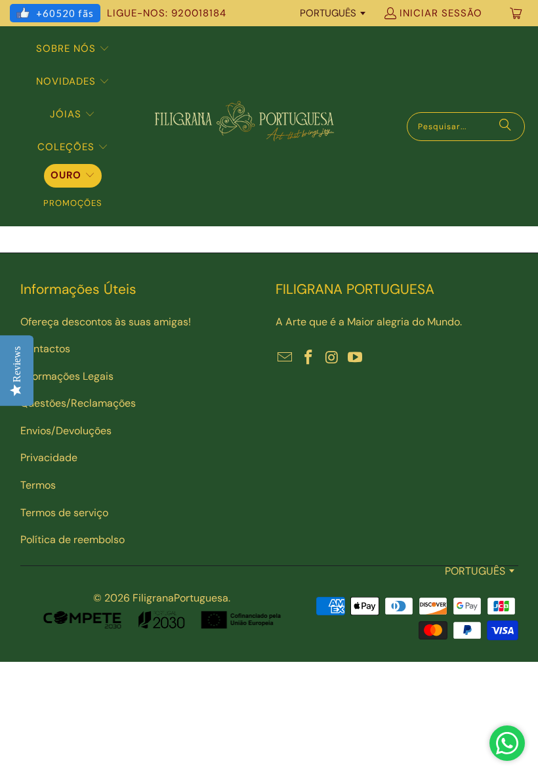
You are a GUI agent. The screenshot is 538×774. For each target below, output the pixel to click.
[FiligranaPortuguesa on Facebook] (309, 358)
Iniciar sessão (441, 13)
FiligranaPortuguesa (180, 598)
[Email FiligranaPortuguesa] (285, 358)
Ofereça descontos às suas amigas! (105, 322)
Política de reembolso (72, 539)
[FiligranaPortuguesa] (244, 126)
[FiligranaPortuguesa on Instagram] (332, 358)
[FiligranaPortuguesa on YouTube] (355, 358)
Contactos (45, 349)
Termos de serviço (64, 512)
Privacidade (48, 457)
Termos (38, 485)
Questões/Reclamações (78, 403)
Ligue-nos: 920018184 (166, 13)
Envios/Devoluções (66, 431)
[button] (73, 49)
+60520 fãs (65, 13)
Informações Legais (67, 376)
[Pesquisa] (505, 126)
